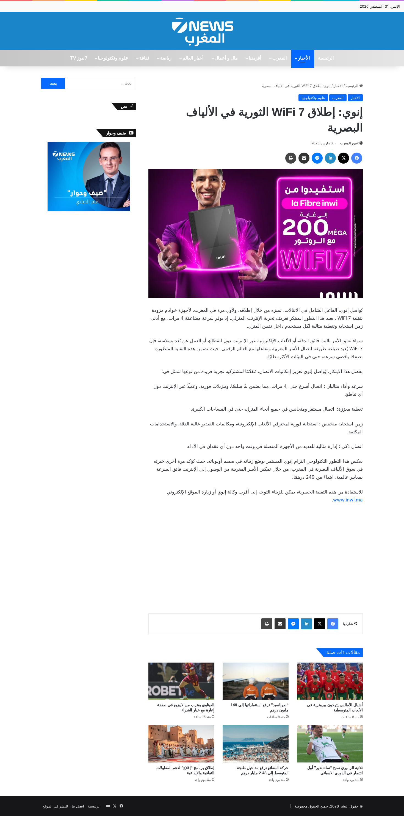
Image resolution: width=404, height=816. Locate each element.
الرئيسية (326, 58)
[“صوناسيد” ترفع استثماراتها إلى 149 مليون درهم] (256, 681)
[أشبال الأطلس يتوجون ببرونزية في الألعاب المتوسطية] (330, 681)
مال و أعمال (226, 58)
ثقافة (144, 58)
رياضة (165, 58)
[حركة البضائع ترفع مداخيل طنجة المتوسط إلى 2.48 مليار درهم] (256, 743)
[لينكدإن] (330, 158)
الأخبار (304, 58)
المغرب (279, 58)
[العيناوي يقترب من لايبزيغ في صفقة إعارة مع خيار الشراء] (181, 681)
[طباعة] (290, 158)
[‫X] (343, 158)
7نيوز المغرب (349, 143)
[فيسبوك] (356, 158)
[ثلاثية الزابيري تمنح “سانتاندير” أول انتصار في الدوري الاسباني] (330, 743)
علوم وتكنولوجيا (113, 58)
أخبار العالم (193, 58)
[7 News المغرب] (202, 31)
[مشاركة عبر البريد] (303, 158)
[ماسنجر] (317, 158)
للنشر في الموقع (55, 806)
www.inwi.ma (348, 500)
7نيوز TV (78, 58)
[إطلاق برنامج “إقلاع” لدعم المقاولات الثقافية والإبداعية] (181, 743)
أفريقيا (255, 58)
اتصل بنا (78, 806)
